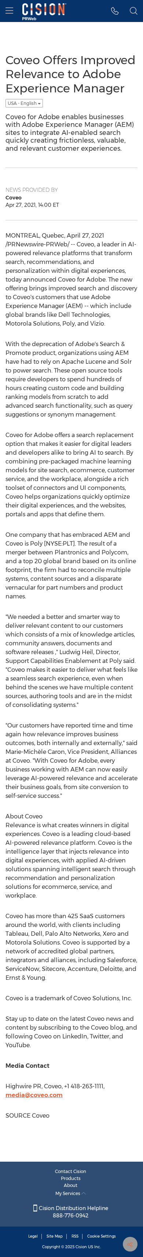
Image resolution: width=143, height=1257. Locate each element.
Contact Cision (70, 1171)
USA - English (23, 103)
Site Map (55, 1236)
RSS (75, 1236)
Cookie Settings (101, 1236)
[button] (115, 11)
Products (71, 1178)
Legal (33, 1236)
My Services (68, 1193)
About (70, 1185)
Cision (81, 1247)
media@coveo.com (34, 1095)
